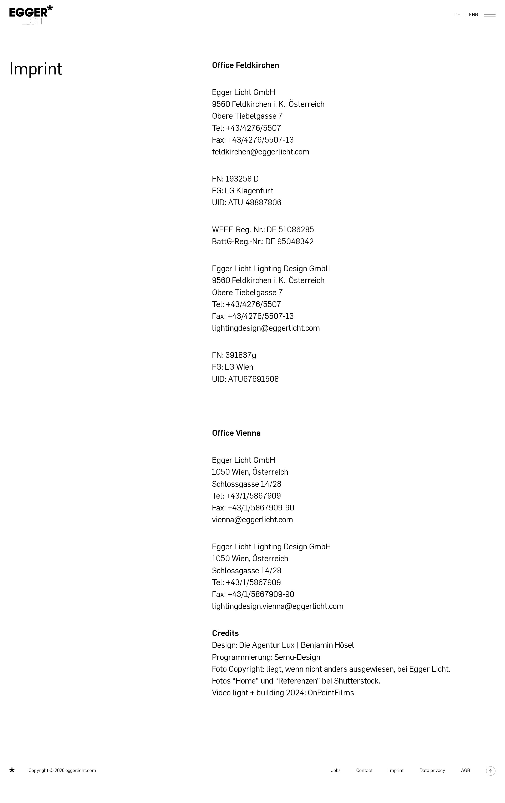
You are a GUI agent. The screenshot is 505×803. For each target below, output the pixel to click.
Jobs (336, 770)
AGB (465, 770)
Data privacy (432, 770)
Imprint (396, 770)
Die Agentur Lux (267, 645)
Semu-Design (297, 657)
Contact (364, 770)
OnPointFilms (331, 692)
